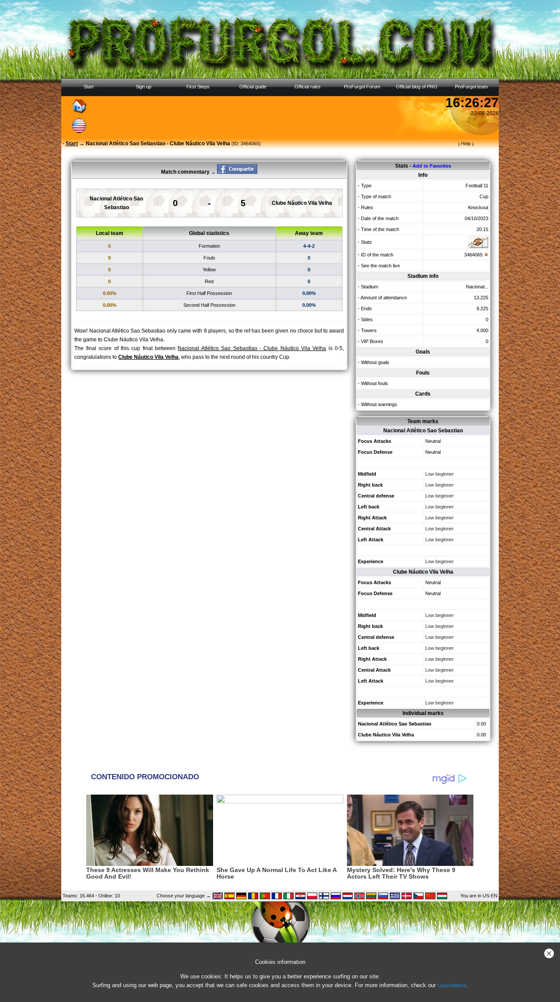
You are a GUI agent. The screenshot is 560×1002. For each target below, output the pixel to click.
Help (466, 143)
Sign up (143, 86)
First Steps (198, 86)
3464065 (473, 254)
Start (89, 86)
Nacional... (477, 286)
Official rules (307, 86)
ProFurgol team (471, 86)
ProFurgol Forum (362, 86)
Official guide (252, 86)
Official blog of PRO (417, 86)
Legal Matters (452, 985)
